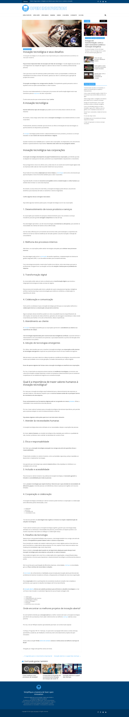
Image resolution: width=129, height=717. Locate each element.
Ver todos (103, 21)
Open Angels (45, 15)
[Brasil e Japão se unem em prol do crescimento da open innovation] (89, 65)
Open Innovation (27, 49)
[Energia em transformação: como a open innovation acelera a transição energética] (95, 24)
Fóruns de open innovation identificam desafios (99, 59)
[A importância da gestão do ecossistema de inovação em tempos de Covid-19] (52, 664)
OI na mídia (66, 15)
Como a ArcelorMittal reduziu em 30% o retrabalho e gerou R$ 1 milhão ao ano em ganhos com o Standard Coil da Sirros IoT (94, 108)
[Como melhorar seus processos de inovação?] (31, 664)
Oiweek (59, 15)
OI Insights (74, 15)
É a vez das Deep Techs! (90, 116)
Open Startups (27, 15)
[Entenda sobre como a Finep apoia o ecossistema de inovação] (89, 73)
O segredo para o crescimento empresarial (37, 656)
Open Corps (36, 15)
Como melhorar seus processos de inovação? (30, 676)
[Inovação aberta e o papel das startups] (72, 664)
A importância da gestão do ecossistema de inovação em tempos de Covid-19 (52, 677)
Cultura (81, 15)
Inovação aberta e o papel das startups (67, 656)
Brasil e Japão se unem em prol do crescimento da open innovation (100, 67)
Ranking (52, 15)
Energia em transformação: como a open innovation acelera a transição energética (50, 1)
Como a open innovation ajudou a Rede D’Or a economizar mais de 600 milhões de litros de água (95, 95)
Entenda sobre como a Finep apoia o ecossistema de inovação (99, 76)
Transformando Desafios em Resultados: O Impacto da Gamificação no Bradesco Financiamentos (94, 89)
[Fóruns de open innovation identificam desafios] (89, 57)
